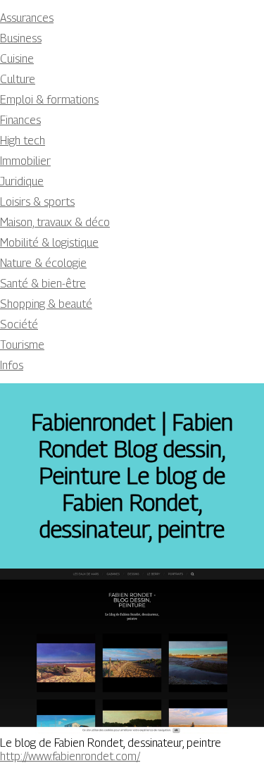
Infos (11, 365)
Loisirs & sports (37, 202)
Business (21, 38)
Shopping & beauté (46, 304)
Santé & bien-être (43, 283)
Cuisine (17, 59)
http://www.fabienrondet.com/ (70, 756)
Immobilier (25, 161)
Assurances (27, 18)
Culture (17, 79)
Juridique (22, 181)
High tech (22, 140)
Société (19, 324)
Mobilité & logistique (49, 242)
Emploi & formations (49, 99)
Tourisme (22, 345)
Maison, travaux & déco (55, 222)
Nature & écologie (43, 263)
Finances (20, 120)
